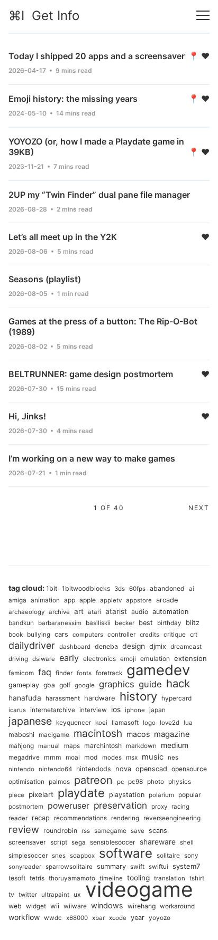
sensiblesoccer (112, 842)
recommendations (80, 818)
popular (189, 795)
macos (138, 734)
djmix (157, 646)
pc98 (135, 781)
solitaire (168, 855)
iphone (135, 710)
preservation (120, 805)
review (23, 829)
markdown (141, 746)
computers (87, 634)
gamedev (158, 670)
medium (174, 745)
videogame (139, 889)
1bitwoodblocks (86, 588)
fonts (84, 673)
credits (149, 634)
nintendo (21, 769)
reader (18, 818)
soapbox (82, 855)
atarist (116, 611)
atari (94, 612)
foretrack (109, 673)
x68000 (77, 918)
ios (116, 709)
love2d (169, 722)
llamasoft (125, 722)
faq (44, 672)
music (153, 757)
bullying (38, 634)
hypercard (176, 698)
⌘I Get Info (43, 15)
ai (191, 588)
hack (178, 683)
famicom (21, 673)
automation (170, 612)
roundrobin (60, 831)
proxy (159, 806)
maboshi (21, 734)
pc (120, 781)
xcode (117, 918)
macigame (54, 734)
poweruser (68, 806)
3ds (119, 588)
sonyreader (24, 866)
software (125, 853)
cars (61, 634)
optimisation (26, 781)
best (146, 623)
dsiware (43, 659)
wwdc (53, 918)
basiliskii (98, 623)
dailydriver (31, 645)
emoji (128, 659)
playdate (81, 793)
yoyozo (159, 918)
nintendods (93, 769)
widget (36, 906)
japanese (30, 721)
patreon (93, 780)
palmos (59, 781)
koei (101, 722)
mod (91, 757)
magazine (172, 734)
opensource (189, 769)
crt (193, 634)
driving (18, 659)
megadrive (24, 757)
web (15, 906)
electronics (99, 659)
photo (155, 781)
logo (149, 722)
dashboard (74, 646)
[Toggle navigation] (203, 16)
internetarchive (52, 710)
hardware (99, 698)
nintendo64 (55, 769)
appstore (139, 600)
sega (78, 842)
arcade (167, 600)
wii (54, 905)
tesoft (16, 878)
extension (190, 658)
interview (93, 710)
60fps (137, 588)
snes (59, 855)
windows (107, 905)
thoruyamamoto (72, 878)
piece (16, 795)
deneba (106, 646)
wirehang (142, 906)
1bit (52, 588)
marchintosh (103, 746)
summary (111, 866)
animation (45, 600)
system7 (186, 866)
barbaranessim (59, 623)
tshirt (196, 878)
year (137, 918)
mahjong (21, 746)
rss (85, 831)
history (138, 696)
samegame (110, 831)
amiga (17, 600)
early (69, 658)
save (137, 831)
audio (139, 612)
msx (132, 757)
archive (59, 612)
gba (49, 685)
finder (64, 673)
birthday (169, 623)
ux (77, 894)
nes (173, 757)
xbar (98, 918)
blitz (192, 623)
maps (72, 746)
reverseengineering (172, 818)
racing (180, 806)
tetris (37, 878)
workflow (24, 917)
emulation (155, 659)
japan (157, 710)
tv (11, 894)
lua (188, 722)
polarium (161, 795)
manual (49, 746)
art (79, 611)
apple (87, 600)
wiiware (75, 906)
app (69, 600)
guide (150, 684)
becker (124, 623)
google (85, 685)
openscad (151, 769)
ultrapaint (55, 894)
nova (123, 769)
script (58, 842)
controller (121, 634)
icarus (17, 710)
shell (187, 842)
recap (41, 818)
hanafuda (24, 698)
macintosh (98, 733)
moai (73, 757)
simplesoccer (28, 855)
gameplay (23, 685)
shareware (158, 842)
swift (137, 866)
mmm (52, 757)
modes (112, 757)
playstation (126, 795)
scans (158, 831)
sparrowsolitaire (69, 866)
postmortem (25, 806)
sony (191, 855)
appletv (111, 600)
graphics (116, 684)
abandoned (167, 588)
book (15, 634)
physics (179, 781)
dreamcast (186, 646)
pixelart (41, 794)
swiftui (158, 866)
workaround (177, 906)
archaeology (26, 612)
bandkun (21, 623)
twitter (28, 894)
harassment (63, 698)
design (133, 646)
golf (64, 685)
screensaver (27, 842)
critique (175, 634)
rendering (125, 818)
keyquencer (73, 722)
